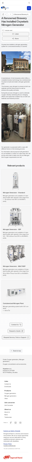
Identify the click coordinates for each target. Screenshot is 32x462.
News (6, 414)
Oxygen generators (10, 393)
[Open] (29, 8)
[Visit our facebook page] (10, 422)
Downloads (7, 386)
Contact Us (7, 384)
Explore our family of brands (12, 431)
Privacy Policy (8, 444)
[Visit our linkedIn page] (15, 422)
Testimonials (8, 417)
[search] (29, 3)
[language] (3, 3)
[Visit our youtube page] (20, 422)
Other (6, 398)
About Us (7, 412)
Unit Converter (8, 405)
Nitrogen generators (10, 396)
